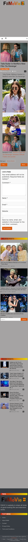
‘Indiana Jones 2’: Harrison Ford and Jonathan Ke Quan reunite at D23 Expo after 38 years (14, 288)
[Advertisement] (14, 21)
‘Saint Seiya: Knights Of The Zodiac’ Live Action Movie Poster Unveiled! (17, 375)
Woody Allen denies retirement (24, 164)
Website (5, 211)
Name (5, 198)
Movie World (4, 69)
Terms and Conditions (8, 529)
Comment (6, 183)
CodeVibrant (14, 537)
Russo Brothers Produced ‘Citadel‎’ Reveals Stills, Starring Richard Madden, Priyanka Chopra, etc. (16, 395)
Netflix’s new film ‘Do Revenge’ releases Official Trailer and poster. (13, 154)
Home (4, 517)
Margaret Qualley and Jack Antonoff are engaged (12, 314)
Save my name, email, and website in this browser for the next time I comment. (13, 222)
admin (14, 71)
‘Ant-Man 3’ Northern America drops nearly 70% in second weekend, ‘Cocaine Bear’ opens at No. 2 (17, 384)
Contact (4, 523)
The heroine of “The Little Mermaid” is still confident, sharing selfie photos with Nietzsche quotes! (5, 164)
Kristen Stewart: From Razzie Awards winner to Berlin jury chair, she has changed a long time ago (17, 407)
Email (4, 205)
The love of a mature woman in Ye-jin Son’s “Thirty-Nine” (13, 263)
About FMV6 (5, 520)
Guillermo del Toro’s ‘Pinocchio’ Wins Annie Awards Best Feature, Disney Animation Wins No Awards (16, 365)
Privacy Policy (6, 526)
